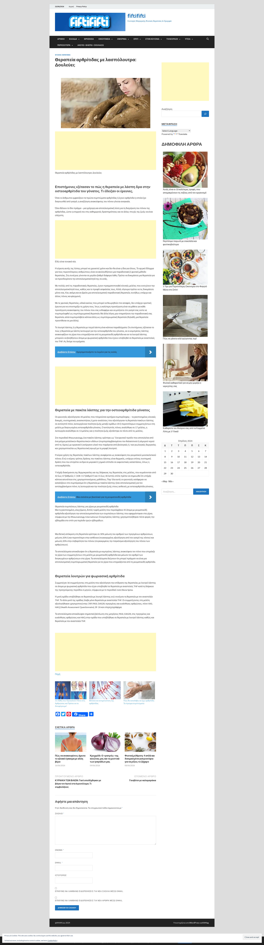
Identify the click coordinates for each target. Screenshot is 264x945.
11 (185, 456)
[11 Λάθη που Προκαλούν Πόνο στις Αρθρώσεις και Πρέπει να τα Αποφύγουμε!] (70, 690)
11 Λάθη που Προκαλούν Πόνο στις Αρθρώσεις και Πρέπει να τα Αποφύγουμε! (70, 703)
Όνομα (59, 850)
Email (59, 863)
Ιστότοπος (61, 875)
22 (165, 468)
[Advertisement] (105, 150)
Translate (182, 134)
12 (192, 456)
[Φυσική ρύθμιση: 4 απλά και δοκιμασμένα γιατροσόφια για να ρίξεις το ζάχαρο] (140, 743)
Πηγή (57, 674)
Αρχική (71, 6)
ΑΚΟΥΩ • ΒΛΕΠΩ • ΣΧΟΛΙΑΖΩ (90, 45)
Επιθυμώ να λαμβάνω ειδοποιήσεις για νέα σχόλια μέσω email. (89, 891)
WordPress (194, 923)
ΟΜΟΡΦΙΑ (122, 39)
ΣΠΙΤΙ (136, 39)
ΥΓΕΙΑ (187, 39)
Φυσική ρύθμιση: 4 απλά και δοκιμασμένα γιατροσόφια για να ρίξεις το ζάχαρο (140, 758)
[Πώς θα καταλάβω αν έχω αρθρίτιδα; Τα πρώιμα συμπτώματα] (139, 690)
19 (192, 462)
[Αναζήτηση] (205, 114)
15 (165, 462)
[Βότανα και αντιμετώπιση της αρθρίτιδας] (105, 690)
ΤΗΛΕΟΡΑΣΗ (172, 39)
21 (205, 462)
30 (171, 473)
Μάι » (170, 481)
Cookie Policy (52, 941)
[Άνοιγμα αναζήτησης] (208, 39)
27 (199, 468)
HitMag (205, 923)
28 (205, 468)
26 (192, 468)
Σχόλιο (59, 813)
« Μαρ (164, 481)
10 (178, 456)
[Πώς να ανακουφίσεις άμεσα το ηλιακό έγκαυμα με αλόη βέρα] (70, 743)
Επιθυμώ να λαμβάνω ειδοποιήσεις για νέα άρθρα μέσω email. (89, 900)
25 (185, 468)
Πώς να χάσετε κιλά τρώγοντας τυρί (180, 338)
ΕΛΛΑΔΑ (73, 39)
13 (199, 456)
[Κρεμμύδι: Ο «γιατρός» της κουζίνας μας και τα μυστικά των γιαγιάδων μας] (105, 743)
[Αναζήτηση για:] (185, 491)
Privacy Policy (81, 6)
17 (178, 462)
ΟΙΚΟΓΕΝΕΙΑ (104, 39)
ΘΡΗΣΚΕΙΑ (89, 39)
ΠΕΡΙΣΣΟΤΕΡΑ (63, 45)
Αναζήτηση (167, 109)
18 (185, 462)
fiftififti (136, 15)
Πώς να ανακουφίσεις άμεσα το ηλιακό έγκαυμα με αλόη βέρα (70, 758)
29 (165, 473)
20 (199, 462)
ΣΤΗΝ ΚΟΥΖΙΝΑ (152, 39)
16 (171, 462)
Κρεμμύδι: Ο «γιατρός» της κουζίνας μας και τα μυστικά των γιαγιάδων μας (104, 758)
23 (171, 468)
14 (205, 456)
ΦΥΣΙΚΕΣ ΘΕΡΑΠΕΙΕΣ (63, 55)
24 (178, 468)
